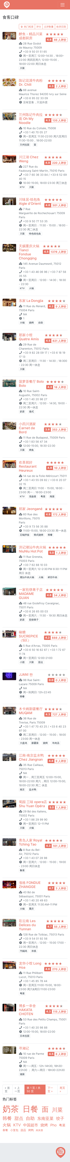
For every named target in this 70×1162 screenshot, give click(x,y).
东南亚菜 (46, 1118)
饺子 (60, 1118)
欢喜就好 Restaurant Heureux (28, 466)
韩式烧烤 (38, 534)
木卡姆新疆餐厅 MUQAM (31, 711)
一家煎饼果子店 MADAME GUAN (31, 594)
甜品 (24, 1130)
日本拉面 (24, 1035)
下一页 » (50, 1089)
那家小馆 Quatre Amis (29, 337)
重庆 (31, 908)
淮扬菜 (32, 496)
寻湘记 (24, 1048)
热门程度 (28, 26)
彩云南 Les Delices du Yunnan (27, 925)
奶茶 (22, 411)
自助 (40, 322)
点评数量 (49, 26)
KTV (22, 187)
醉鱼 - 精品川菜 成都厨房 (30, 36)
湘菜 (22, 1074)
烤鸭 (31, 1130)
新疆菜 (35, 743)
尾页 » (62, 1089)
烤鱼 (31, 450)
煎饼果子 (34, 619)
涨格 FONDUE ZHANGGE (30, 885)
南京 (22, 789)
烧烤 (31, 322)
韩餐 (50, 534)
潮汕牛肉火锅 (27, 577)
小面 (22, 662)
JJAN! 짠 (26, 675)
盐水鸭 (32, 789)
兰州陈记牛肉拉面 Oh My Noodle (31, 119)
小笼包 (14, 1130)
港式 (31, 411)
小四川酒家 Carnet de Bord (27, 428)
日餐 (31, 1109)
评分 (38, 26)
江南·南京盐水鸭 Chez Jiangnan (31, 757)
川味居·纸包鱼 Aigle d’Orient (30, 201)
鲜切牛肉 (52, 577)
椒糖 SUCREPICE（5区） (28, 636)
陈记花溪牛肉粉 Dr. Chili (31, 82)
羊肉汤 (55, 743)
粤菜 (43, 496)
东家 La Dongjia (31, 301)
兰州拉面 (24, 144)
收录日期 (61, 26)
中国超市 (31, 1125)
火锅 (31, 288)
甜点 (40, 662)
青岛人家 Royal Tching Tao (30, 842)
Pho (54, 1125)
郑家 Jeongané (30, 509)
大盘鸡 (23, 743)
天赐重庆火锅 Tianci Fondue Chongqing (29, 252)
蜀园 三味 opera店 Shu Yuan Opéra (33, 804)
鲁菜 (22, 870)
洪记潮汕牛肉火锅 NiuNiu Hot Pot (32, 549)
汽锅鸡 (23, 951)
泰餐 (6, 1130)
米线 (33, 951)
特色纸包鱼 (35, 233)
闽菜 (52, 496)
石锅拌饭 (24, 534)
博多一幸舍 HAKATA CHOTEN (27, 1010)
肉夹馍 (39, 1130)
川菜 (22, 68)
